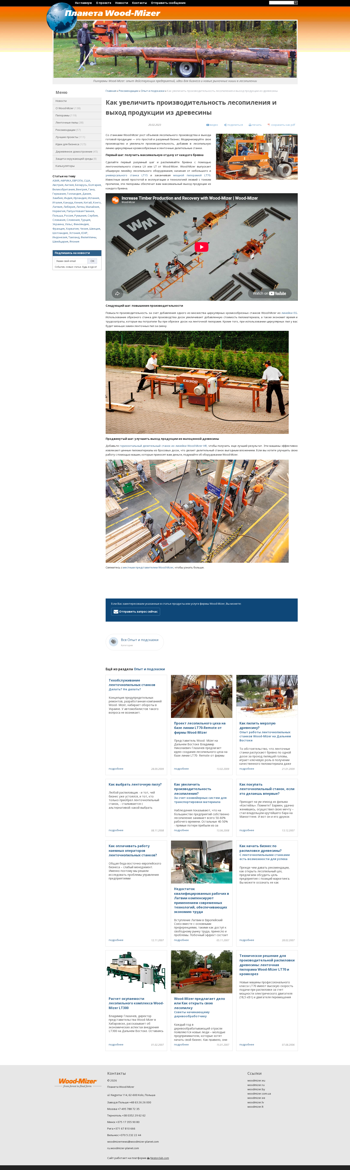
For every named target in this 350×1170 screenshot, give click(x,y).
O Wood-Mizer (68, 108)
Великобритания (64, 189)
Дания (86, 193)
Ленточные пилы (69, 122)
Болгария (94, 185)
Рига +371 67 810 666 (121, 1128)
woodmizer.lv (255, 1102)
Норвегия (59, 211)
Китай (88, 202)
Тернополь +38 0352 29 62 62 (126, 1115)
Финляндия (81, 224)
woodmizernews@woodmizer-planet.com (133, 1141)
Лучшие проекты (70, 137)
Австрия (58, 185)
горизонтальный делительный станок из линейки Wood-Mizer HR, (163, 446)
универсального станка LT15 (127, 175)
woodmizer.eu (256, 1080)
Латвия (57, 207)
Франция (59, 228)
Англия (69, 185)
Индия (68, 198)
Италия (57, 202)
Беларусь (81, 185)
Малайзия (92, 207)
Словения (73, 220)
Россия (68, 215)
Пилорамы (66, 115)
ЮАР (84, 233)
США (87, 180)
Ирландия (80, 198)
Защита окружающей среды (76, 159)
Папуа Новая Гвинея (80, 211)
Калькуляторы (65, 166)
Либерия (69, 207)
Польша (58, 215)
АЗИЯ (56, 180)
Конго (97, 202)
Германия (59, 193)
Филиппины (88, 237)
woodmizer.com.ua (259, 1093)
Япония (74, 241)
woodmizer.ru (256, 1085)
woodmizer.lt (255, 1106)
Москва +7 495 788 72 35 (123, 1109)
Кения (78, 202)
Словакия (59, 220)
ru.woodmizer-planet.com (123, 1148)
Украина (58, 224)
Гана (91, 189)
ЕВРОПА (77, 180)
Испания (93, 198)
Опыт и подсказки (152, 91)
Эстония (74, 233)
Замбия (58, 198)
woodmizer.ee (256, 1098)
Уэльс (68, 224)
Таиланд (73, 237)
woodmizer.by (256, 1089)
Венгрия (81, 189)
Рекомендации (68, 130)
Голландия (74, 193)
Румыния (80, 215)
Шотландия (60, 233)
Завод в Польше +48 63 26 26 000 (129, 1102)
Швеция (94, 228)
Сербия (93, 215)
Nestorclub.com (159, 1158)
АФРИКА (65, 180)
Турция (85, 220)
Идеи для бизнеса (70, 144)
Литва (80, 207)
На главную (83, 3)
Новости (121, 3)
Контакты (139, 3)
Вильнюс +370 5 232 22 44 (124, 1135)
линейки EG (289, 313)
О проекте (103, 3)
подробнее (116, 768)
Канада (68, 202)
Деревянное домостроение (76, 151)
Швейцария (60, 241)
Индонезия (60, 237)
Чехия (84, 228)
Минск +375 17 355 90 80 (123, 1122)
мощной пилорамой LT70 (191, 175)
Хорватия (72, 228)
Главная (111, 91)
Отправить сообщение (168, 3)
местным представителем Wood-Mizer (148, 567)
